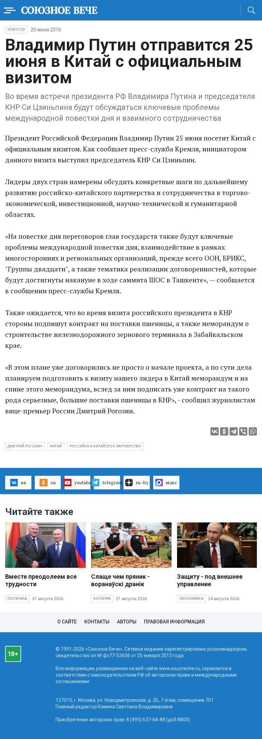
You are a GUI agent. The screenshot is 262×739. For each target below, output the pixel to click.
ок (53, 482)
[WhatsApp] (253, 431)
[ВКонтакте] (214, 431)
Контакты (97, 621)
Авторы (126, 621)
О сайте (67, 621)
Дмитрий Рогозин (25, 446)
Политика (17, 599)
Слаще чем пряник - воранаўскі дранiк (120, 580)
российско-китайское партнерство (105, 446)
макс (171, 482)
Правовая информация (174, 621)
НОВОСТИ (16, 29)
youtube (82, 482)
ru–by (142, 482)
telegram (111, 482)
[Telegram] (234, 431)
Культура (102, 599)
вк (23, 482)
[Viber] (243, 431)
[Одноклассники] (224, 431)
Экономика (191, 599)
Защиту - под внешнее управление (210, 580)
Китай (56, 446)
